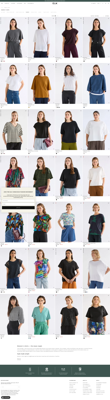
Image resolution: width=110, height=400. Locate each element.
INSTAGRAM (98, 384)
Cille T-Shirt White (4, 104)
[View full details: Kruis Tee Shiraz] (68, 37)
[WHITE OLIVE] (1, 153)
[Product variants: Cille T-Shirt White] (26, 102)
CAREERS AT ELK (99, 394)
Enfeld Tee (85, 104)
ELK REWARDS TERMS (87, 389)
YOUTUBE (98, 389)
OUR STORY (85, 382)
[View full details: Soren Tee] (41, 222)
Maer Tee (2, 335)
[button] (26, 18)
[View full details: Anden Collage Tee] (41, 268)
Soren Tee (30, 243)
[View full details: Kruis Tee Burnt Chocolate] (41, 129)
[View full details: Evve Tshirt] (41, 314)
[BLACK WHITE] (1, 338)
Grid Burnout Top (4, 289)
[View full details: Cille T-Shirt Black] (96, 37)
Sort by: (92, 15)
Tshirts (27, 12)
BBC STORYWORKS (86, 386)
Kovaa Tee (3, 58)
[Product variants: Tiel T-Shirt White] (53, 56)
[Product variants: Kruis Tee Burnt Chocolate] (53, 149)
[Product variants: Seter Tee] (26, 149)
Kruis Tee (57, 104)
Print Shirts (46, 12)
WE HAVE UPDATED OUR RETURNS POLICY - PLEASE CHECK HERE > (55, 0)
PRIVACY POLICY (86, 394)
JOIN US (18, 207)
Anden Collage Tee (31, 289)
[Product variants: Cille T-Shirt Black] (109, 56)
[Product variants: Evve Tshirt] (53, 333)
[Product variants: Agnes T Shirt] (53, 195)
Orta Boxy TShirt (59, 289)
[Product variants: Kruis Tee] (81, 102)
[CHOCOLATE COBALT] (30, 338)
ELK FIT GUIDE (72, 390)
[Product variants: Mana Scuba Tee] (109, 333)
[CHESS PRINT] (56, 245)
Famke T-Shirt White (87, 197)
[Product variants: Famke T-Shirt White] (109, 195)
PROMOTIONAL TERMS (87, 390)
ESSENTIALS (7, 3)
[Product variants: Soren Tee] (53, 241)
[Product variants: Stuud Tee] (81, 333)
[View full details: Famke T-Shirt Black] (68, 175)
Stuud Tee (58, 335)
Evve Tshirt (30, 335)
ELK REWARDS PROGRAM (101, 382)
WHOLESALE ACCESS (100, 390)
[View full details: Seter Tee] (13, 129)
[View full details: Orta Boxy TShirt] (68, 268)
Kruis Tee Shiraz (59, 58)
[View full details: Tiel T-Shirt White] (41, 37)
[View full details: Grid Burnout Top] (13, 268)
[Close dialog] (34, 189)
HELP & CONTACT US (73, 382)
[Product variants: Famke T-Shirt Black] (81, 195)
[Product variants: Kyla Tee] (26, 241)
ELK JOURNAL (85, 387)
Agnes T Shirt (30, 197)
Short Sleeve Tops (20, 12)
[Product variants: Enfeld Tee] (109, 102)
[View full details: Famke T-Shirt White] (96, 175)
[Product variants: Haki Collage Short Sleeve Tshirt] (109, 241)
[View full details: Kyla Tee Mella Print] (13, 175)
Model (53, 15)
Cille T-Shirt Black (86, 58)
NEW (2, 3)
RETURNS (71, 387)
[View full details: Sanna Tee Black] (68, 129)
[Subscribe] (19, 387)
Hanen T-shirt (58, 243)
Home (2, 7)
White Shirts (53, 12)
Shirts (39, 12)
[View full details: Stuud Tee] (68, 314)
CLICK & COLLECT (72, 389)
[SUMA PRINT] (1, 245)
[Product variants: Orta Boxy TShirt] (81, 287)
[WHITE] (1, 107)
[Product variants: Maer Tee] (26, 333)
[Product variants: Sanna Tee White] (109, 149)
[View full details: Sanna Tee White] (96, 129)
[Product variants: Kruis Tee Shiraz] (81, 56)
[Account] (105, 3)
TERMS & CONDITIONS (87, 392)
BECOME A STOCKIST (100, 392)
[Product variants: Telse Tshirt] (109, 287)
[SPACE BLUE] (59, 107)
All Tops (3, 12)
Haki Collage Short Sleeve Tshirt (89, 243)
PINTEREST (98, 387)
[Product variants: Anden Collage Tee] (53, 287)
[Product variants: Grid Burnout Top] (26, 287)
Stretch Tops (34, 12)
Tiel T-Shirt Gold (31, 104)
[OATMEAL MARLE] (2, 61)
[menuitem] (2, 3)
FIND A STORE (72, 384)
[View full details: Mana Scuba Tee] (96, 314)
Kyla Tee (2, 243)
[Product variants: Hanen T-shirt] (81, 241)
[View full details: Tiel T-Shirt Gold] (41, 83)
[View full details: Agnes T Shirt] (41, 175)
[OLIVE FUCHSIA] (4, 153)
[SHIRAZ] (56, 61)
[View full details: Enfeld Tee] (96, 83)
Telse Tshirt (85, 289)
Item (57, 15)
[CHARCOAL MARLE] (1, 61)
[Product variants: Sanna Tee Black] (81, 149)
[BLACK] (57, 107)
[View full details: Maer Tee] (13, 314)
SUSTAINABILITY (86, 384)
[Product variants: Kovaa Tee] (26, 56)
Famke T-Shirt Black (59, 197)
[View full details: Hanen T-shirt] (68, 222)
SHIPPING (71, 386)
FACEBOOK (98, 386)
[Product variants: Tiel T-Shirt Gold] (53, 102)
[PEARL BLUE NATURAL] (2, 153)
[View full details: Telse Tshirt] (96, 268)
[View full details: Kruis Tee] (68, 83)
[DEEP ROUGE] (4, 61)
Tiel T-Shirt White (31, 58)
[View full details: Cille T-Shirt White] (13, 83)
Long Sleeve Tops (10, 12)
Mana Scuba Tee (86, 335)
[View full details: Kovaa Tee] (13, 37)
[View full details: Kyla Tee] (13, 222)
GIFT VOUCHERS (72, 392)
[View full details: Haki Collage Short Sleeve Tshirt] (96, 222)
